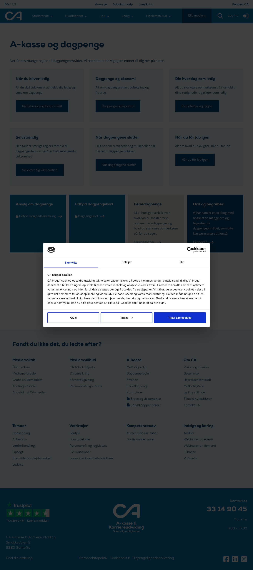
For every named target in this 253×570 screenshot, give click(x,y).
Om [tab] (182, 262)
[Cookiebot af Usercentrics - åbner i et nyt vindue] (189, 249)
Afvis (73, 317)
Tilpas (124, 317)
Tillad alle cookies (180, 317)
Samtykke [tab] (71, 262)
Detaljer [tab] (126, 262)
